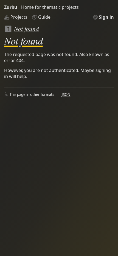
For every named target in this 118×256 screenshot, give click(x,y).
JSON (66, 94)
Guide (44, 17)
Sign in (106, 17)
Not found (26, 28)
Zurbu (10, 7)
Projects (18, 17)
